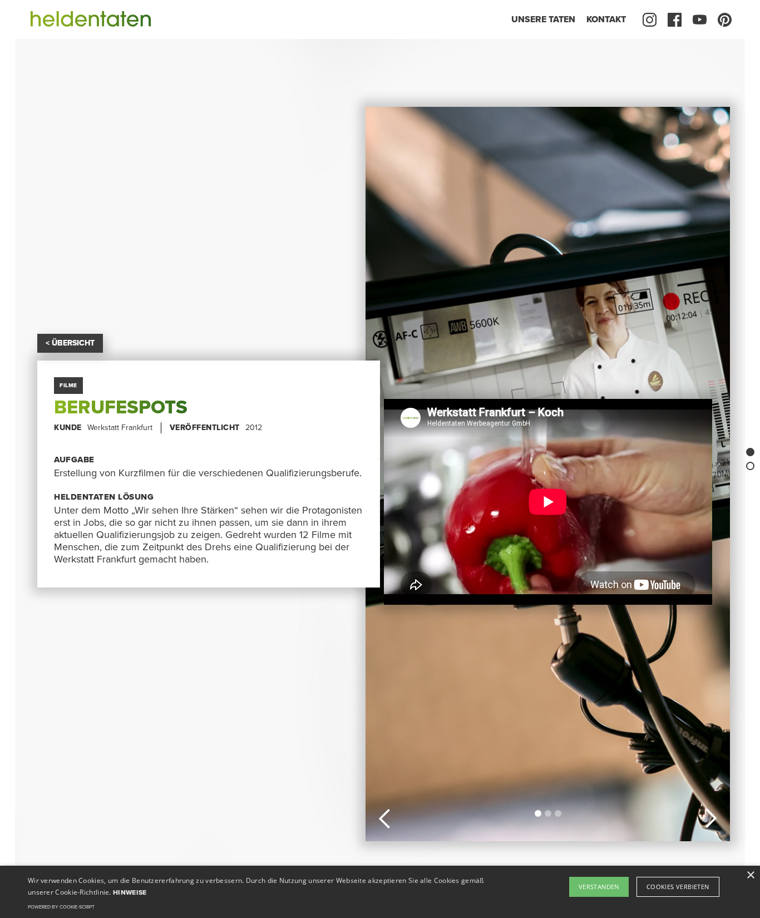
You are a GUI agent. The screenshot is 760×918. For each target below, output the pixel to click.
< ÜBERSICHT (70, 343)
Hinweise (129, 892)
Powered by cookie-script (61, 907)
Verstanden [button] (599, 886)
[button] (385, 817)
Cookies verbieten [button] (678, 886)
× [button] (750, 875)
